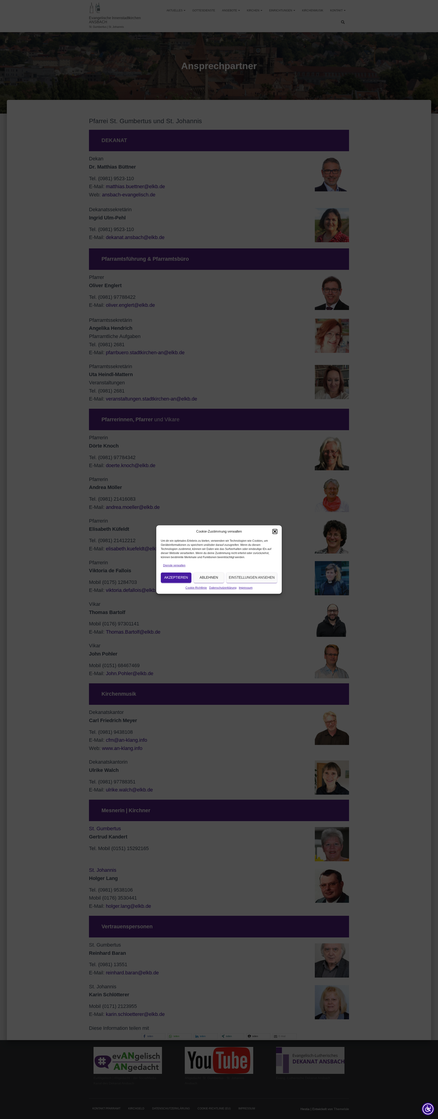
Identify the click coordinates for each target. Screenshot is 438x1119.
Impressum (246, 587)
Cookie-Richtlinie (196, 587)
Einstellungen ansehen (252, 578)
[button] (275, 531)
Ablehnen (209, 578)
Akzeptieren (176, 578)
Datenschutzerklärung (223, 587)
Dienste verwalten (174, 565)
